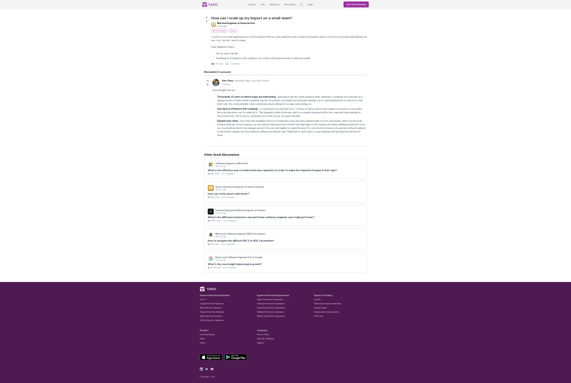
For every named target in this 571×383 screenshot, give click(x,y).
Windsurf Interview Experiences (270, 312)
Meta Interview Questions (210, 308)
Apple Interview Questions (211, 316)
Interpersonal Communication (326, 312)
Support (260, 343)
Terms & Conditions (265, 339)
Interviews (274, 4)
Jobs (263, 4)
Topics (202, 343)
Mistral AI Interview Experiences (271, 316)
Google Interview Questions (211, 303)
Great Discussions (207, 334)
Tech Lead (318, 316)
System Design (320, 308)
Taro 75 (203, 299)
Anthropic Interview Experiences (271, 303)
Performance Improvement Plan (327, 303)
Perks (202, 339)
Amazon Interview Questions (212, 312)
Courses (252, 4)
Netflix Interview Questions (211, 320)
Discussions (289, 4)
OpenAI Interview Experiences (270, 299)
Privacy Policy (263, 334)
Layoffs (317, 299)
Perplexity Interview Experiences (271, 308)
